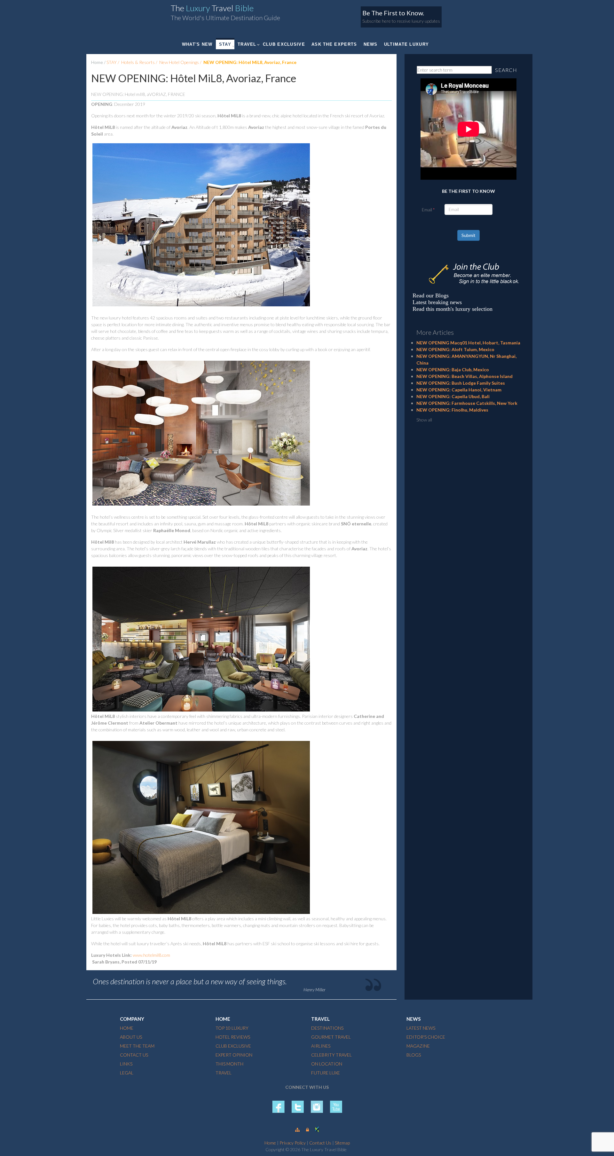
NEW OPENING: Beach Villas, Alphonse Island (464, 376)
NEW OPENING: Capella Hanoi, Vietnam (458, 389)
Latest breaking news (437, 302)
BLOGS (413, 1055)
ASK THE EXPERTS (334, 44)
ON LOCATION (326, 1063)
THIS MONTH (229, 1063)
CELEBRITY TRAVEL (331, 1055)
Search (506, 70)
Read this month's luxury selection (452, 309)
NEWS (371, 44)
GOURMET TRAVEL (331, 1037)
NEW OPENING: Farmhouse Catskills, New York (466, 403)
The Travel (212, 8)
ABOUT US (131, 1037)
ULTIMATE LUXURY (406, 44)
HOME (126, 1028)
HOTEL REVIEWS (233, 1037)
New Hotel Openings (179, 62)
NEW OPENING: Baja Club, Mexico (452, 369)
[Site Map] (297, 1129)
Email (427, 209)
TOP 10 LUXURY (232, 1028)
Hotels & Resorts (138, 62)
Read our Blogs (431, 295)
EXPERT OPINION (234, 1055)
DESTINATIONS (327, 1028)
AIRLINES (320, 1046)
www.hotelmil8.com (151, 955)
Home (97, 62)
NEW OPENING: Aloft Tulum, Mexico (455, 349)
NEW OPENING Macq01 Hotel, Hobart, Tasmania (468, 342)
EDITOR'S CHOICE (425, 1037)
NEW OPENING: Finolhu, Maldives (452, 410)
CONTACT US (134, 1055)
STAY (225, 44)
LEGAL (126, 1072)
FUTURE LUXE (325, 1072)
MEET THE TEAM (137, 1046)
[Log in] (307, 1129)
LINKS (126, 1063)
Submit (468, 235)
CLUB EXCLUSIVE (284, 44)
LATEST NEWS (420, 1028)
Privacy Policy (292, 1142)
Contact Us (320, 1142)
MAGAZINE (418, 1046)
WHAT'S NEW (197, 44)
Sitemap (342, 1142)
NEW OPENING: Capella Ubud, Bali (453, 396)
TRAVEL (247, 44)
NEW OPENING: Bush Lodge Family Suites (460, 383)
